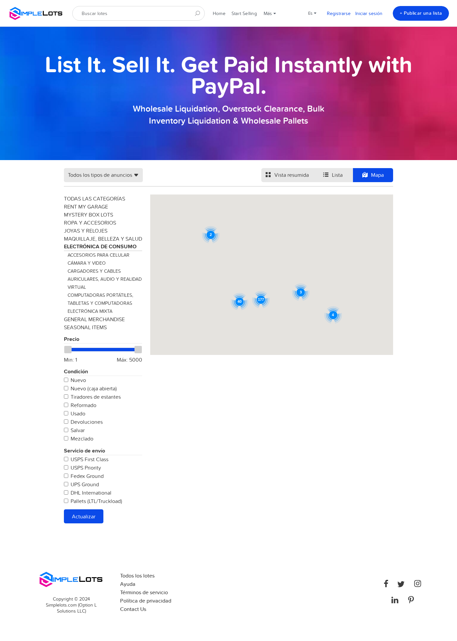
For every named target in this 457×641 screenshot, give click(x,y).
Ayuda (127, 584)
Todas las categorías (94, 198)
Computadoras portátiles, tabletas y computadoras (100, 299)
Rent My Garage (86, 206)
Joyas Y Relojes (85, 230)
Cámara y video (87, 263)
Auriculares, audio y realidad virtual (105, 283)
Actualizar (83, 516)
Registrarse (339, 13)
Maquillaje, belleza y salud (103, 238)
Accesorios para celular (98, 255)
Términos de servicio (144, 592)
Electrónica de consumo (100, 246)
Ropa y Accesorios (90, 222)
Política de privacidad (145, 601)
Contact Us (133, 609)
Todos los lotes (137, 576)
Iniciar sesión (368, 13)
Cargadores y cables (94, 271)
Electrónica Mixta (90, 311)
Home (219, 13)
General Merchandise (94, 319)
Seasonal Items (85, 327)
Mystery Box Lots (88, 214)
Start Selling (244, 13)
